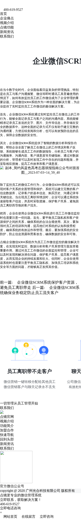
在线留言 (27, 516)
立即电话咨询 (10, 508)
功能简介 (7, 426)
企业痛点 (7, 18)
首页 (3, 14)
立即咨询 (45, 516)
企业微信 (15, 114)
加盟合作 (7, 430)
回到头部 (7, 439)
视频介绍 (7, 23)
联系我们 (7, 36)
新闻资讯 (7, 32)
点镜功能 (7, 27)
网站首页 (9, 516)
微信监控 (74, 213)
